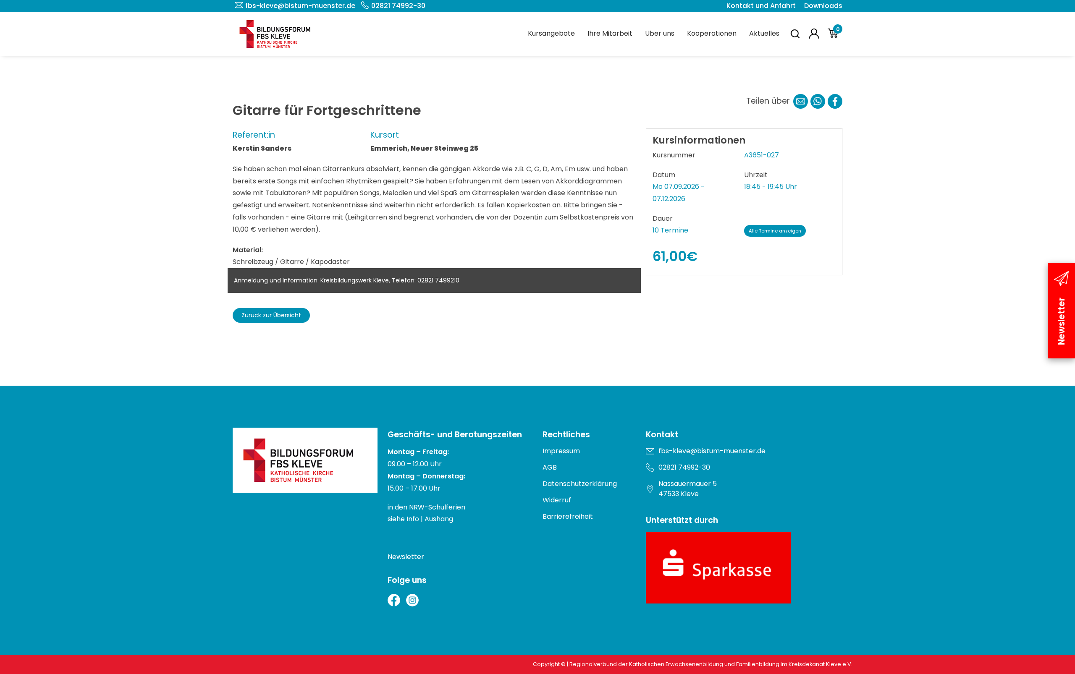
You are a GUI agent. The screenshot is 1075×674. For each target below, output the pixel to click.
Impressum (561, 451)
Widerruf (557, 500)
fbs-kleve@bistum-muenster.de (300, 5)
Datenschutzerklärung (580, 484)
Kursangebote (551, 33)
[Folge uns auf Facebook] (394, 600)
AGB (550, 467)
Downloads (823, 5)
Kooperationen (712, 33)
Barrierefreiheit (568, 516)
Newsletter (406, 557)
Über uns (659, 33)
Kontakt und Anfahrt (761, 5)
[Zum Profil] (814, 34)
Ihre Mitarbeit (609, 33)
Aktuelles (764, 33)
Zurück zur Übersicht (271, 315)
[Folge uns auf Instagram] (412, 600)
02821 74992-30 (398, 5)
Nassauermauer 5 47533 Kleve (687, 489)
